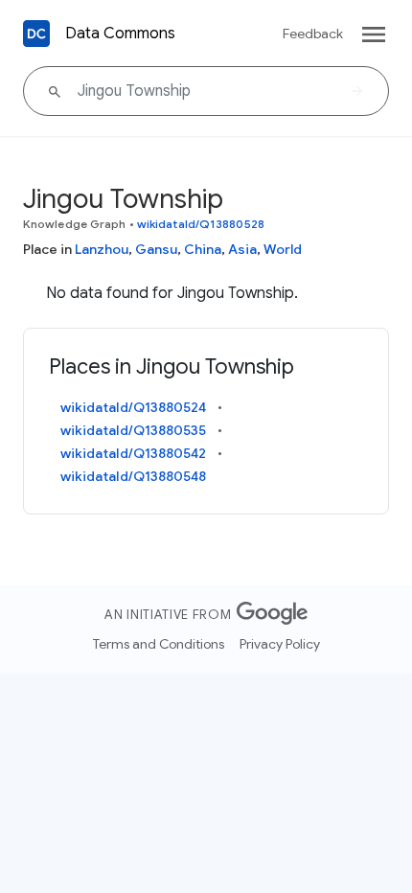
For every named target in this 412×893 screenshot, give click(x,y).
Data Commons (120, 33)
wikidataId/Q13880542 (133, 453)
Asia (242, 249)
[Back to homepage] (36, 33)
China (202, 249)
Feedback (313, 33)
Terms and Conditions (158, 644)
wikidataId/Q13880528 (200, 224)
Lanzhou (101, 249)
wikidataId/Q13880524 (133, 407)
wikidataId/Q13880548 (133, 476)
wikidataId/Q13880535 (133, 430)
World (282, 249)
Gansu (156, 249)
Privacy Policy (280, 644)
